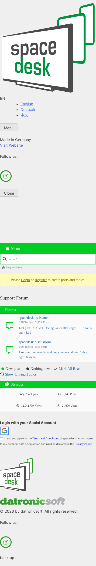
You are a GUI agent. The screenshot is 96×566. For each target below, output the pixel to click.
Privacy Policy (83, 444)
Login (25, 280)
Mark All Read (70, 369)
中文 (24, 115)
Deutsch (28, 109)
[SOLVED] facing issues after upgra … (56, 328)
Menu (9, 127)
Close (9, 193)
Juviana (31, 357)
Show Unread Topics (20, 374)
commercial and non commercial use (55, 352)
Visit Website (11, 145)
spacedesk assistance (34, 318)
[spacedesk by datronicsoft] (48, 48)
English (27, 104)
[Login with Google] (4, 431)
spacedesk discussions (35, 342)
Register (41, 280)
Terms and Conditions (45, 438)
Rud (28, 332)
